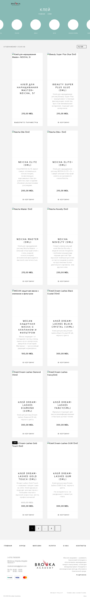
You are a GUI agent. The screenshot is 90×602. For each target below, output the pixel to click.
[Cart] (87, 3)
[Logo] (15, 3)
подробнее (81, 575)
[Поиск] (75, 3)
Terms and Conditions (76, 593)
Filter (80, 47)
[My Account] (79, 3)
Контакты (81, 546)
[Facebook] (42, 574)
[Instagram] (47, 574)
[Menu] (4, 3)
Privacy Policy (56, 593)
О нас (66, 546)
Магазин (37, 546)
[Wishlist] (83, 3)
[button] (62, 122)
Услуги (52, 546)
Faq (85, 596)
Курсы (22, 546)
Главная (41, 14)
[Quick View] (40, 73)
